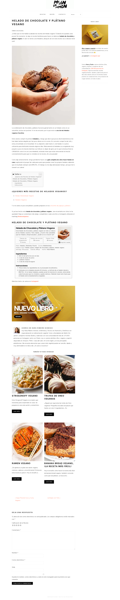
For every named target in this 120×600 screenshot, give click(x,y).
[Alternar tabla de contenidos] (39, 174)
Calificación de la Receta (20, 523)
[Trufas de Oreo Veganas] (59, 393)
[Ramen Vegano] (27, 460)
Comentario (16, 530)
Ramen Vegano (21, 463)
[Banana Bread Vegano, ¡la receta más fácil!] (59, 460)
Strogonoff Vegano (25, 395)
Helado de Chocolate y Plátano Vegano (25, 179)
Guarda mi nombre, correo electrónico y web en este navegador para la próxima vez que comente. (41, 578)
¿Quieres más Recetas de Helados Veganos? (28, 176)
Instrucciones (19, 185)
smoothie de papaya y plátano (60, 205)
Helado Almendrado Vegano (24, 196)
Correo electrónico (18, 560)
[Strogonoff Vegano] (27, 393)
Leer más (16, 411)
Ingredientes (18, 183)
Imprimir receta (65, 242)
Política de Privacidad (66, 596)
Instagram (34, 281)
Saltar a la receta (17, 30)
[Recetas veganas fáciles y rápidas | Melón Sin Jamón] (60, 9)
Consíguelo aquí (95, 56)
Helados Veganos (21, 200)
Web (13, 567)
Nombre (15, 553)
